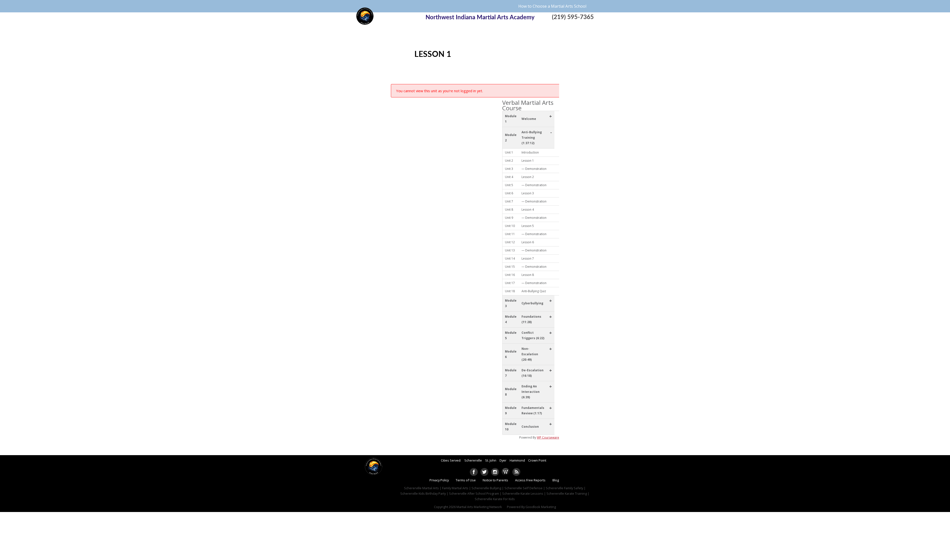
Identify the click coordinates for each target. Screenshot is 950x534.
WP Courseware (548, 437)
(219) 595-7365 (573, 17)
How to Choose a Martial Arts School (552, 6)
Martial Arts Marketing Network (479, 507)
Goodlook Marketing (540, 507)
